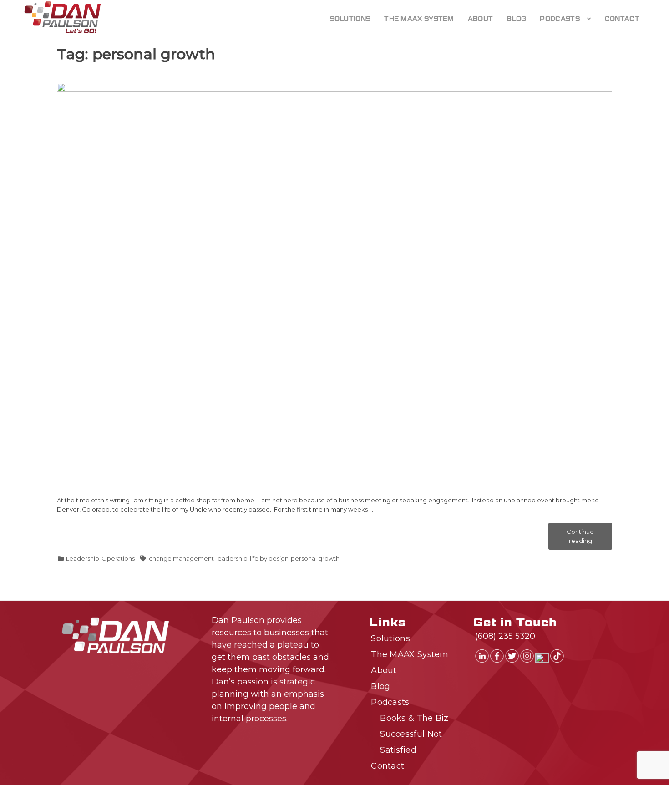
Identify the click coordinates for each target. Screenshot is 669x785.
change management (181, 558)
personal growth (315, 558)
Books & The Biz (414, 718)
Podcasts (559, 18)
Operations (118, 558)
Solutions (350, 18)
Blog (516, 18)
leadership (232, 558)
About (480, 18)
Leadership (82, 558)
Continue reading (589, 539)
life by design (269, 558)
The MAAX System (419, 18)
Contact (622, 18)
